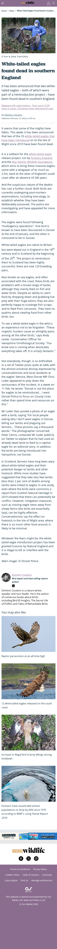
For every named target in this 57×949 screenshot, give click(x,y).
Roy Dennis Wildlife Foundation (32, 162)
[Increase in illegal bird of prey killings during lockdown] (28, 733)
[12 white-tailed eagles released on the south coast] (28, 681)
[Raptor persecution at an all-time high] (28, 634)
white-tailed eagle (40, 154)
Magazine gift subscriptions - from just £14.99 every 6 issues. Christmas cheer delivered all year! (28, 107)
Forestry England (41, 158)
